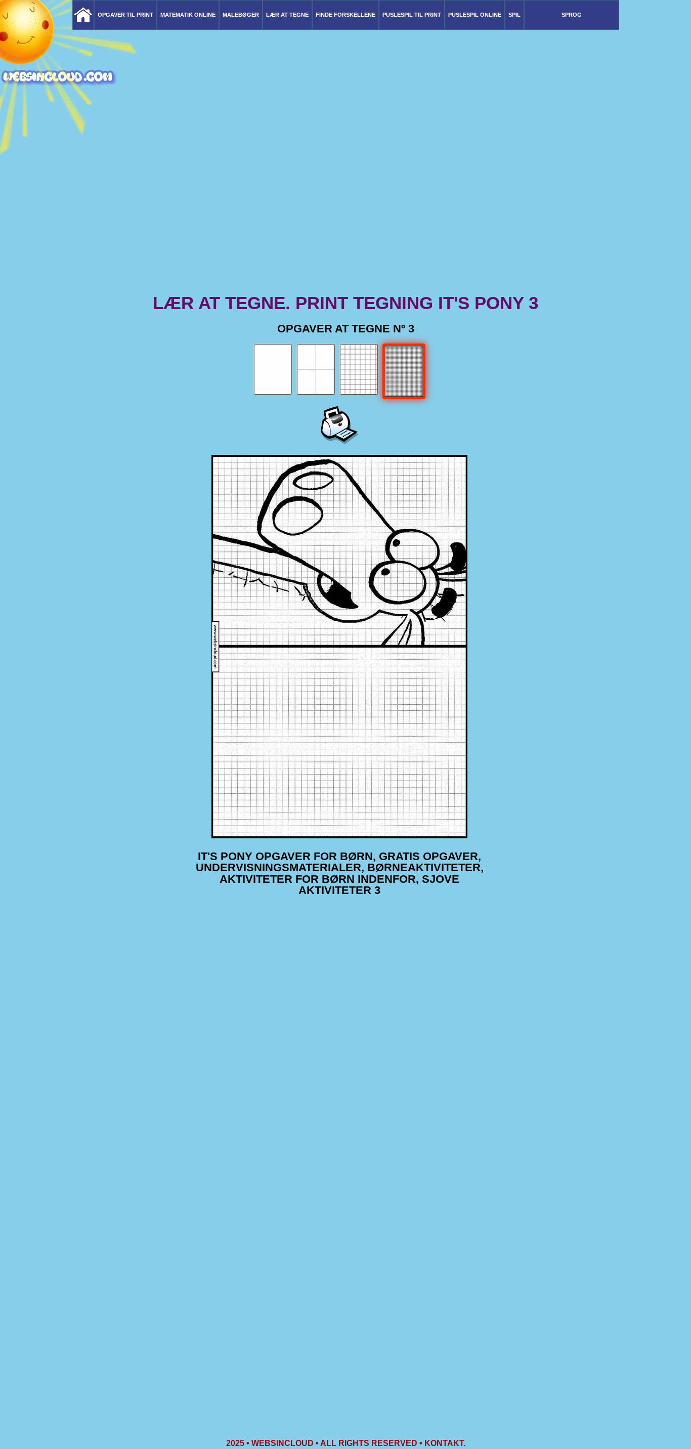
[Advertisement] (345, 212)
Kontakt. (444, 1443)
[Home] (83, 15)
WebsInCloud (282, 1443)
